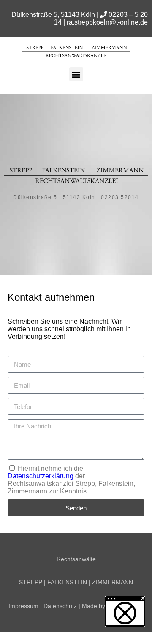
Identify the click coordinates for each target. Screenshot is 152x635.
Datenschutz (60, 605)
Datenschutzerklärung (40, 476)
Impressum (23, 605)
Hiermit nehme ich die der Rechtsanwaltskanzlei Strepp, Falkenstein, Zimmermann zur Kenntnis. (71, 480)
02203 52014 (120, 197)
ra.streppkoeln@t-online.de (107, 22)
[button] (76, 74)
